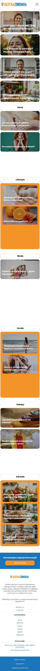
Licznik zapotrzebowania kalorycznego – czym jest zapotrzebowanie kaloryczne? (18, 124)
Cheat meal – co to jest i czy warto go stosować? (18, 73)
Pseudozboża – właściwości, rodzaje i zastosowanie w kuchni (18, 96)
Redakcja (20, 607)
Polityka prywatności (20, 668)
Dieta (20, 107)
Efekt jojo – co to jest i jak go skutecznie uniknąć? (19, 27)
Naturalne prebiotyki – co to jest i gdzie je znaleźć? (19, 495)
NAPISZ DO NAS (20, 563)
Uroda (20, 328)
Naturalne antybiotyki (16, 221)
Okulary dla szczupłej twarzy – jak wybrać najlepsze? (15, 368)
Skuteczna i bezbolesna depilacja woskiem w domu (18, 347)
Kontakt (19, 610)
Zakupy (20, 404)
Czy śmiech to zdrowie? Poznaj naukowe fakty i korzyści (18, 50)
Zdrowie (20, 476)
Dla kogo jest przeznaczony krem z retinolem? (18, 198)
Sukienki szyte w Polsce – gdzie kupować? (18, 272)
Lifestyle (20, 179)
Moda (20, 256)
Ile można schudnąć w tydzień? (18, 146)
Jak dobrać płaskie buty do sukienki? (16, 421)
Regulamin (20, 664)
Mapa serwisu (19, 659)
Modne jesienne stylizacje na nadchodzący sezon (17, 442)
